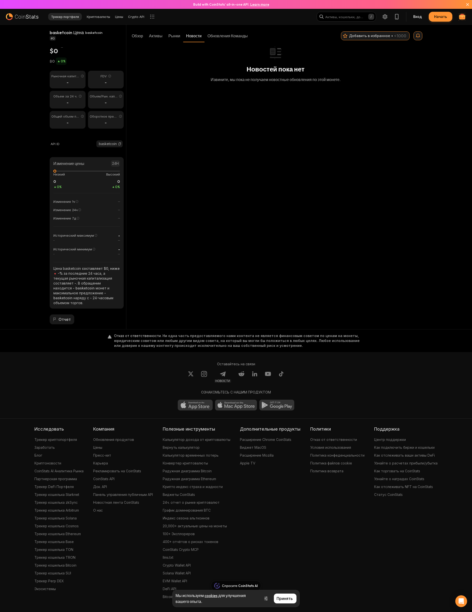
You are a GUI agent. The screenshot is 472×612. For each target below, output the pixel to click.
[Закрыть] (465, 4)
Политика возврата (326, 471)
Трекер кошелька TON (53, 549)
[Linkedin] (255, 377)
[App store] (195, 405)
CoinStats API (104, 479)
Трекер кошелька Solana (55, 518)
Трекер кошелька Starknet (56, 494)
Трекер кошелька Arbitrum (56, 510)
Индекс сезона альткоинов (186, 518)
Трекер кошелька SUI (52, 573)
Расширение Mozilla (257, 455)
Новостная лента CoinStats (116, 502)
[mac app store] (236, 405)
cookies (211, 595)
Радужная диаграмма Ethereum (189, 479)
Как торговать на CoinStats (397, 471)
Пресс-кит (102, 455)
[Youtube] (268, 377)
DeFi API (169, 589)
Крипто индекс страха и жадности (193, 487)
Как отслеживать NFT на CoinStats (403, 487)
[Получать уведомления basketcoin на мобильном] (417, 35)
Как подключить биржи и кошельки (404, 447)
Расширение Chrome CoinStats (265, 439)
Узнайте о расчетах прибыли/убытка (406, 463)
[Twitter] (191, 377)
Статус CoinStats (388, 494)
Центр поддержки (390, 439)
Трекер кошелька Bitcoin (55, 565)
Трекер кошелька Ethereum (57, 534)
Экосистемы (45, 589)
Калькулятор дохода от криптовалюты (196, 439)
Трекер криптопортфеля (55, 439)
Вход (417, 16)
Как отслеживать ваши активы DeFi (404, 455)
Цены (97, 447)
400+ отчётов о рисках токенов (190, 542)
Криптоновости (47, 463)
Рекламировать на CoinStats (117, 471)
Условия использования (330, 447)
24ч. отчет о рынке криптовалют (191, 502)
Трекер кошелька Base (54, 542)
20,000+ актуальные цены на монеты (195, 526)
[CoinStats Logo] (22, 16)
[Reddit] (241, 377)
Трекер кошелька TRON (54, 557)
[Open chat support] (461, 601)
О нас (98, 510)
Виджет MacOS (253, 447)
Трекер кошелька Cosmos (56, 526)
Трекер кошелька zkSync (56, 502)
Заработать (44, 447)
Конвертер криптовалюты (185, 463)
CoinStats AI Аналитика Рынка (59, 471)
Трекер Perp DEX (49, 581)
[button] (120, 144)
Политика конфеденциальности (337, 455)
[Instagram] (204, 377)
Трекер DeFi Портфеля (54, 487)
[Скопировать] (120, 144)
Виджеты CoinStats (179, 494)
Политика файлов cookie (331, 463)
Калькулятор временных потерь (191, 455)
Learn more (259, 4)
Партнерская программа (55, 479)
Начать (440, 16)
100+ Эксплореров (179, 534)
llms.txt (168, 557)
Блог (38, 455)
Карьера (100, 463)
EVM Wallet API (175, 581)
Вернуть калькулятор (181, 447)
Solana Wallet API (177, 573)
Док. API (100, 487)
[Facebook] (281, 377)
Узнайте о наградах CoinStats (399, 479)
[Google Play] (276, 405)
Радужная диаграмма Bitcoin (187, 471)
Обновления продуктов (113, 439)
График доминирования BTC (187, 510)
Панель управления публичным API (123, 494)
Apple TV (247, 463)
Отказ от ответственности (333, 439)
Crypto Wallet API (177, 565)
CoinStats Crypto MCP (181, 549)
